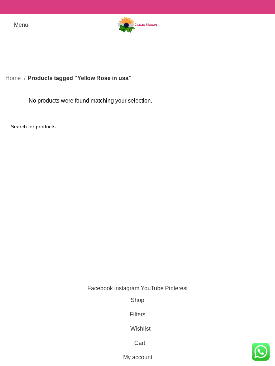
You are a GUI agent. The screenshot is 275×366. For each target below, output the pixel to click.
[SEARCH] (261, 126)
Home (13, 78)
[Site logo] (137, 24)
